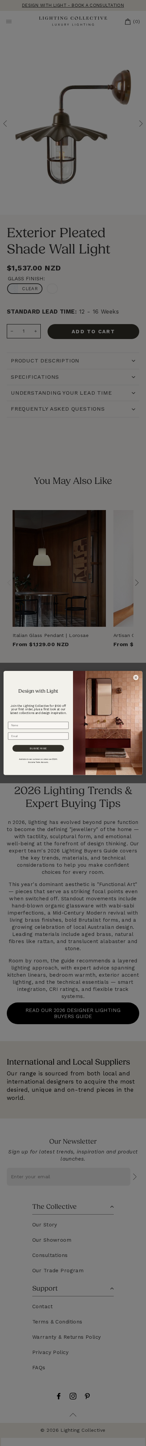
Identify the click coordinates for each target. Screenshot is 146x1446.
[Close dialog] (136, 677)
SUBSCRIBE (38, 748)
